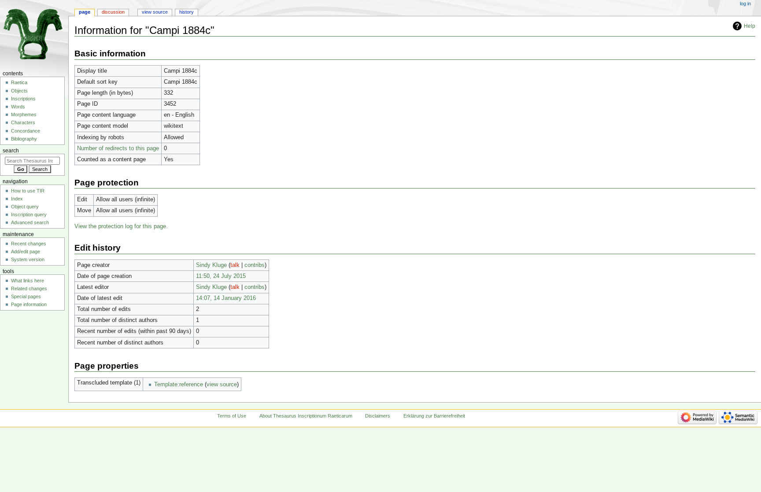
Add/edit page (25, 251)
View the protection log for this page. (121, 226)
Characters (23, 122)
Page (84, 12)
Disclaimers (377, 415)
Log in (745, 3)
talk (235, 265)
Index (17, 198)
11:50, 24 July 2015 (221, 276)
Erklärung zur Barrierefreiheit (434, 415)
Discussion (113, 12)
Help (749, 26)
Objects (19, 90)
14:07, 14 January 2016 (226, 298)
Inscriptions (23, 98)
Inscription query (29, 214)
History (186, 12)
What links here (27, 280)
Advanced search (30, 222)
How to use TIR (27, 190)
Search (11, 150)
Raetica (19, 82)
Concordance (25, 130)
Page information (29, 304)
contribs (254, 265)
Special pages (26, 296)
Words (18, 106)
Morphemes (24, 114)
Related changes (29, 288)
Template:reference (178, 384)
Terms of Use (231, 415)
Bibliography (24, 138)
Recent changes (28, 243)
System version (27, 259)
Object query (25, 206)
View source (155, 12)
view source (222, 384)
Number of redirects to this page (118, 148)
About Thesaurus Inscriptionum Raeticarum (305, 415)
